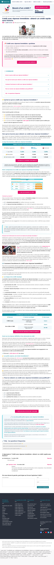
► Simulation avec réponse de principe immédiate (26, 331)
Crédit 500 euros (18, 504)
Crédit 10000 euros (19, 508)
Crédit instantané (19, 513)
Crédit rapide (18, 16)
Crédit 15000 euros (19, 510)
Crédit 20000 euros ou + (20, 512)
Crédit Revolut (5, 520)
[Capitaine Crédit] (5, 2)
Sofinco (4, 516)
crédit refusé (30, 208)
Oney (3, 515)
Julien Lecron (9, 22)
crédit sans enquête (40, 424)
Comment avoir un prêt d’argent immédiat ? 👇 (12, 448)
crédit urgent (29, 260)
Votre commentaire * (5, 477)
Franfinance (5, 513)
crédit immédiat (17, 106)
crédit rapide (26, 120)
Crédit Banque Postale (7, 521)
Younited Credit (5, 518)
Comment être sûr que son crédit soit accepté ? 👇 (13, 443)
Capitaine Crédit (12, 464)
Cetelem (4, 508)
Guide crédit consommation (10, 16)
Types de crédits (27, 1)
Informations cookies (32, 518)
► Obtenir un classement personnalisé (27, 160)
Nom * (38, 477)
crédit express (19, 358)
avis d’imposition (30, 343)
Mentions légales (31, 510)
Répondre (49, 458)
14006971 (42, 524)
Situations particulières (47, 1)
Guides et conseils (36, 1)
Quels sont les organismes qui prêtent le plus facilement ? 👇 (15, 446)
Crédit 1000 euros (19, 505)
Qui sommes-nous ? (32, 504)
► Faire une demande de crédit (26, 192)
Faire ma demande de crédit (42, 7)
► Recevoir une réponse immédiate (27, 62)
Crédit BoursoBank (6, 524)
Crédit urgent (18, 515)
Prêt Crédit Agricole (6, 523)
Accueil (3, 16)
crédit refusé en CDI (13, 353)
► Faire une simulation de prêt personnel (26, 411)
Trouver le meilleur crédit (17, 1)
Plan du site (30, 507)
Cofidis (3, 510)
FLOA (3, 512)
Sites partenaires (31, 508)
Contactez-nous (31, 505)
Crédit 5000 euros (19, 507)
